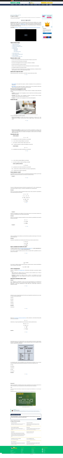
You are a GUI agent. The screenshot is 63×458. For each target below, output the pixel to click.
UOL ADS (30, 0)
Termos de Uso (12, 453)
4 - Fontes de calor (14, 47)
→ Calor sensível (15, 49)
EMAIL (51, 0)
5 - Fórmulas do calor (15, 48)
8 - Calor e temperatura (15, 55)
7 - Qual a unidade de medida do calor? (17, 54)
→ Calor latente (15, 50)
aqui (26, 74)
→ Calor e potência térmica (17, 51)
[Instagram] (14, 2)
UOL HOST (20, 0)
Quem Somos (11, 450)
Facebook (44, 449)
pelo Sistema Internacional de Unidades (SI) (26, 248)
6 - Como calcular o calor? (15, 53)
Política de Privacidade (12, 452)
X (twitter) (44, 452)
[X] (17, 2)
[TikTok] (12, 2)
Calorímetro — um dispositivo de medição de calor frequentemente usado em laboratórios (27, 27)
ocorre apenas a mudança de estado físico (20, 317)
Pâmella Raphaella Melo (16, 410)
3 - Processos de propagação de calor (17, 46)
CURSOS (25, 0)
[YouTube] (45, 37)
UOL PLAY (27, 0)
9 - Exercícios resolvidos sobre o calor (17, 56)
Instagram (44, 450)
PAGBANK (22, 0)
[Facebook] (49, 37)
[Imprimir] (22, 20)
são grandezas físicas (21, 270)
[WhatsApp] (11, 2)
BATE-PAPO (48, 0)
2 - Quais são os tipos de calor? (16, 45)
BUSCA (44, 0)
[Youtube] (16, 2)
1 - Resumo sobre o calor (15, 44)
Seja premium (43, 2)
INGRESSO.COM (16, 0)
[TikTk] (50, 37)
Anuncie (11, 451)
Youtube (44, 451)
